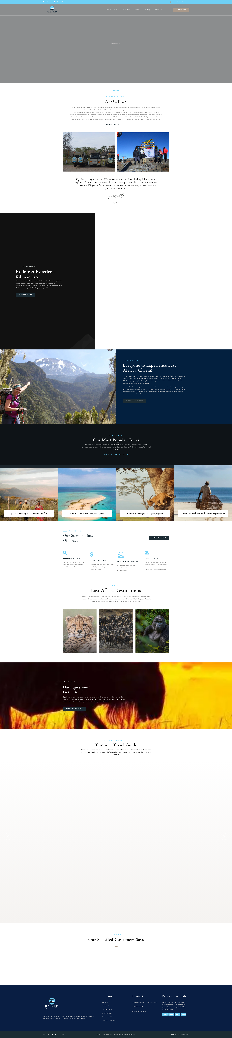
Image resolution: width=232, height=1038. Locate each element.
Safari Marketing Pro (128, 1034)
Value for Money (99, 561)
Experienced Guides (73, 558)
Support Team (151, 558)
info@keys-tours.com (139, 1011)
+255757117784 (137, 1007)
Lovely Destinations (127, 562)
